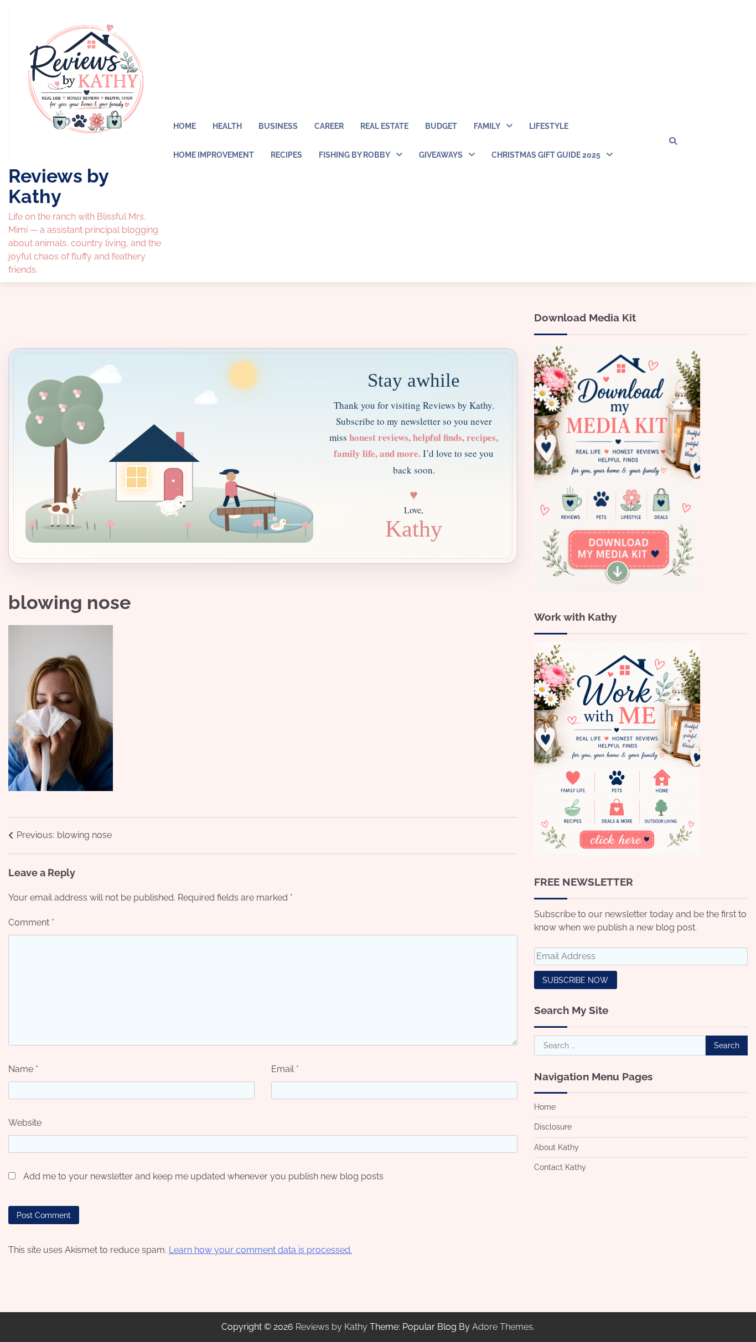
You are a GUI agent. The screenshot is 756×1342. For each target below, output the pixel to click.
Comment (31, 922)
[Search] (673, 141)
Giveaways (441, 154)
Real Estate (384, 126)
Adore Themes (502, 1327)
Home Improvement (213, 154)
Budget (441, 126)
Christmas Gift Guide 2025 (545, 154)
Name (23, 1069)
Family (487, 126)
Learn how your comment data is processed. (260, 1250)
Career (329, 126)
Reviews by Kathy (58, 186)
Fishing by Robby (354, 154)
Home (184, 126)
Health (227, 126)
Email (285, 1069)
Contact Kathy (560, 1166)
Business (278, 126)
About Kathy (556, 1146)
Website (25, 1122)
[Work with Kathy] (617, 854)
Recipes (286, 154)
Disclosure (553, 1126)
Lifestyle (548, 126)
